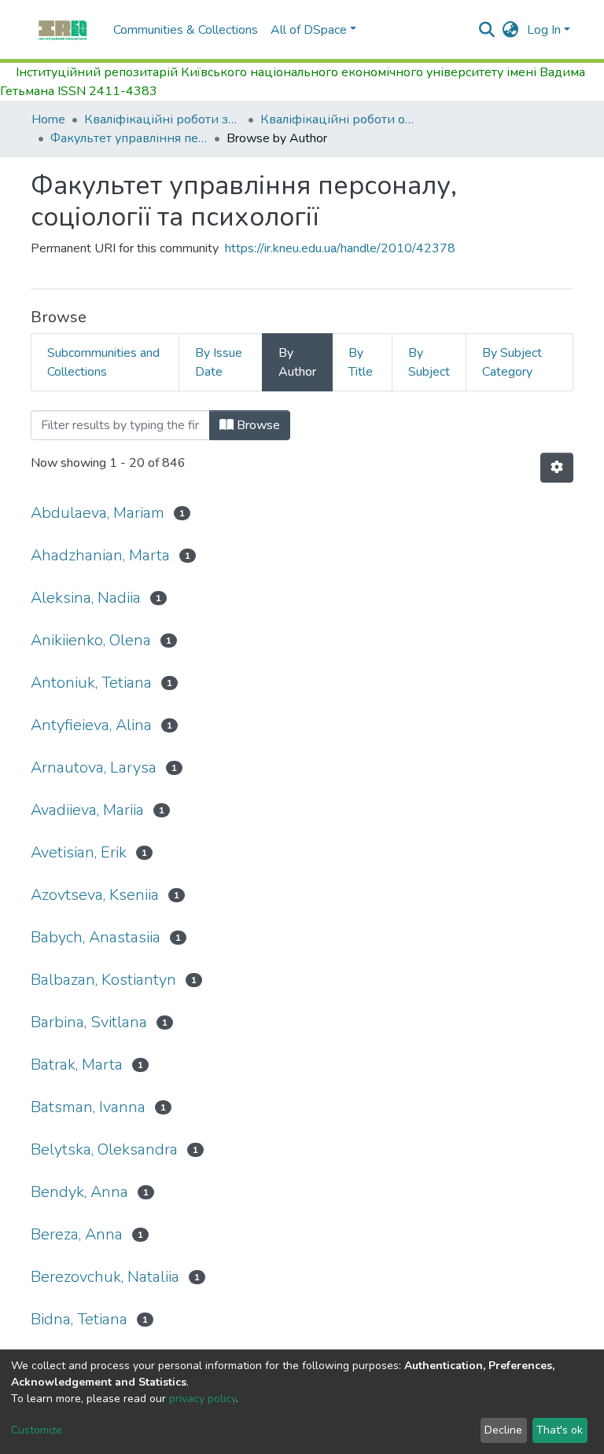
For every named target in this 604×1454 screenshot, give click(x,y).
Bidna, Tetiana (79, 1319)
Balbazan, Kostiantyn (103, 979)
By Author (297, 362)
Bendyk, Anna (79, 1191)
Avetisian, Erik (79, 852)
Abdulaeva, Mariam (97, 512)
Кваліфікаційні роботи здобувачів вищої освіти (162, 119)
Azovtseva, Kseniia (95, 894)
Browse (257, 425)
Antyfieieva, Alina (91, 725)
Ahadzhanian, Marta (100, 555)
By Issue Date (218, 362)
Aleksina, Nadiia (86, 597)
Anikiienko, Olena (91, 640)
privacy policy (202, 1398)
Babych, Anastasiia (95, 937)
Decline (503, 1430)
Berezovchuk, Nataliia (105, 1276)
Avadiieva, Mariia (87, 810)
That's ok (559, 1430)
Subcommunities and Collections (103, 362)
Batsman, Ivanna (88, 1107)
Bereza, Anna (77, 1234)
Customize (36, 1430)
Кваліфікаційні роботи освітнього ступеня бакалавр (339, 119)
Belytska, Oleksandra (104, 1149)
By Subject (429, 362)
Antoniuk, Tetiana (91, 682)
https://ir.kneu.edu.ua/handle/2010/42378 (340, 248)
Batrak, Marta (77, 1064)
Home (48, 119)
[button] (511, 29)
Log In (544, 30)
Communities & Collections (185, 30)
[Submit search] (487, 30)
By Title (360, 362)
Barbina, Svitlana (89, 1022)
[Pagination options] (556, 468)
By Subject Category (512, 362)
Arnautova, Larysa (94, 767)
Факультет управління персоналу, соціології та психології (129, 138)
